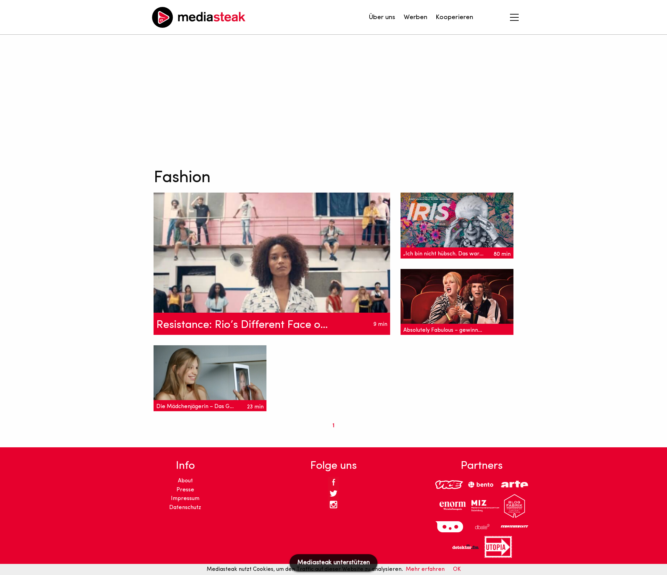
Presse (185, 490)
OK (457, 569)
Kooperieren (454, 17)
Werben (415, 17)
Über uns (382, 17)
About (185, 481)
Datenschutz (185, 507)
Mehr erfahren (425, 569)
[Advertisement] (321, 100)
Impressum (185, 498)
